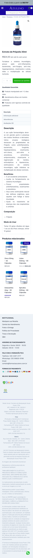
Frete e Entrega (8, 327)
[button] (28, 21)
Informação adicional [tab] (11, 116)
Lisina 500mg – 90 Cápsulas (23, 260)
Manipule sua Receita (10, 321)
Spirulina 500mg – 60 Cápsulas (23, 290)
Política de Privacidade (10, 331)
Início (3, 17)
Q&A (4, 337)
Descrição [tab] (7, 112)
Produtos (10, 17)
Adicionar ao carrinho (22, 81)
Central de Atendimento (11, 324)
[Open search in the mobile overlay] (16, 13)
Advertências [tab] (8, 119)
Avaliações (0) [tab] (9, 123)
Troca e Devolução (9, 334)
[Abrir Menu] (2, 8)
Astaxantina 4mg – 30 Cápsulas (8, 290)
